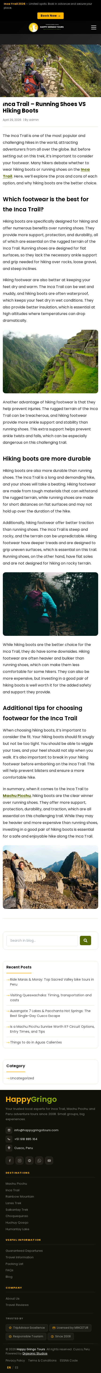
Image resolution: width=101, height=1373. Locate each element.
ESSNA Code (69, 1360)
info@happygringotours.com (36, 1130)
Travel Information (20, 1257)
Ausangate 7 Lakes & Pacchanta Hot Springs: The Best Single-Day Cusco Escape (50, 1013)
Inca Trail (12, 1190)
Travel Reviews (17, 1305)
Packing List (14, 1264)
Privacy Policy (15, 1360)
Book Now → (50, 16)
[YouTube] (49, 1160)
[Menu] (93, 27)
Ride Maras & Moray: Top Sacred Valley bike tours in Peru (52, 982)
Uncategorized (22, 1078)
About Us (12, 1298)
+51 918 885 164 (25, 1139)
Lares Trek (13, 1203)
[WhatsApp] (39, 1160)
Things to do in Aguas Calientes (36, 1042)
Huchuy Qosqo (17, 1222)
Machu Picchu (16, 1183)
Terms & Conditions (42, 1360)
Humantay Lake (17, 1229)
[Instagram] (19, 1160)
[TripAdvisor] (29, 1160)
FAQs (9, 1270)
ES (16, 1367)
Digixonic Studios (35, 1353)
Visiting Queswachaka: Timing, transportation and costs (51, 997)
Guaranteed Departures (24, 1250)
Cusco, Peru (23, 1148)
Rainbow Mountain (20, 1196)
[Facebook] (10, 1160)
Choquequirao (17, 1216)
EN (9, 1367)
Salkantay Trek (17, 1209)
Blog (9, 1276)
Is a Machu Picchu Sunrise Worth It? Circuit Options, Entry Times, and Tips (52, 1029)
